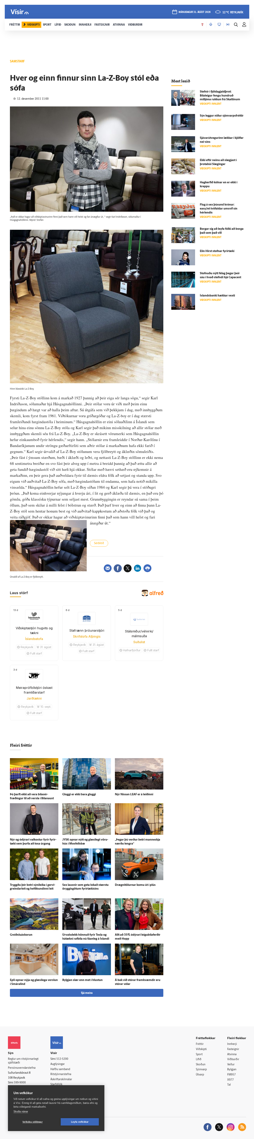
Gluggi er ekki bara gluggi (79, 794)
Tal (229, 1084)
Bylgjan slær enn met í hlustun (82, 980)
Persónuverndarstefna (22, 1068)
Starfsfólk (56, 1084)
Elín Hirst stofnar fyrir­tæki (217, 251)
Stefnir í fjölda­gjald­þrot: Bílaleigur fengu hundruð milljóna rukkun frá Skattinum (220, 95)
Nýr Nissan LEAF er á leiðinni (134, 794)
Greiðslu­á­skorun (21, 934)
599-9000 (20, 1082)
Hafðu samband (60, 1069)
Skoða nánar (20, 1111)
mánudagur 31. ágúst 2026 (195, 12)
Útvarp (200, 1074)
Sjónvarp (201, 1069)
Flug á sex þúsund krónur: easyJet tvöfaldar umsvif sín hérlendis (218, 208)
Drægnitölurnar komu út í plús (135, 885)
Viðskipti (201, 1049)
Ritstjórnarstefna (60, 1074)
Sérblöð (99, 543)
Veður (231, 1064)
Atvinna (232, 1054)
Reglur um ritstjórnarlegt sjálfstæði (23, 1061)
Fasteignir (233, 1049)
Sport (199, 1054)
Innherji (232, 1044)
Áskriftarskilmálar (61, 1079)
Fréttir (200, 1044)
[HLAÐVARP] (211, 25)
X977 (230, 1079)
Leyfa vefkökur (80, 1122)
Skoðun (200, 1064)
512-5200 (62, 1059)
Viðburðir (233, 1059)
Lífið (198, 1059)
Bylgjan (231, 1069)
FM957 (231, 1074)
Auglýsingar (57, 1064)
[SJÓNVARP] (219, 25)
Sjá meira (86, 993)
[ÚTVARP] (228, 25)
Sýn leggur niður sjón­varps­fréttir (221, 115)
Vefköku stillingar (32, 1122)
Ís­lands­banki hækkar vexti (217, 295)
